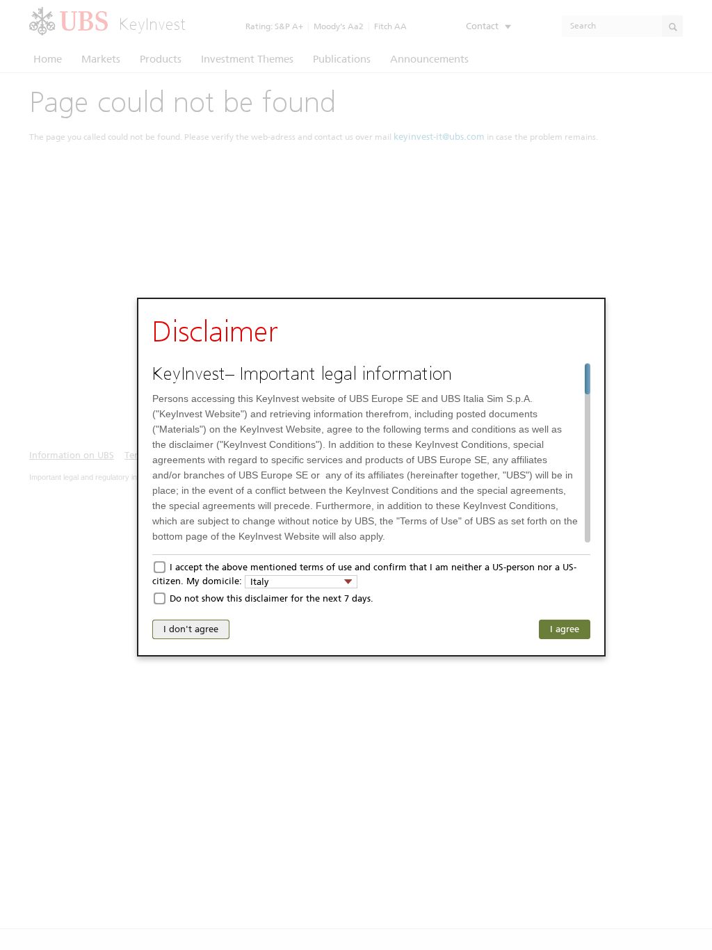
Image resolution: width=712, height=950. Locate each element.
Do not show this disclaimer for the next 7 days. (271, 598)
